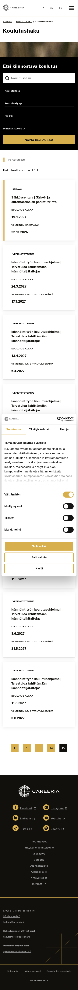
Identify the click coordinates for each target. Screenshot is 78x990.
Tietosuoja (12, 970)
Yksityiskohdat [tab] (39, 429)
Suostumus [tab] (14, 429)
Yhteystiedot (39, 877)
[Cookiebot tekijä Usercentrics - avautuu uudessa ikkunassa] (57, 419)
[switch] (68, 506)
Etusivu (7, 21)
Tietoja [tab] (64, 429)
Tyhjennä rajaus (12, 129)
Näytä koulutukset (39, 139)
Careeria (39, 859)
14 (51, 748)
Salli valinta (39, 557)
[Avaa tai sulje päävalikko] (71, 8)
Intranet (37, 883)
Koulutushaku (12, 70)
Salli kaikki (39, 546)
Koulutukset (24, 21)
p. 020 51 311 (10, 910)
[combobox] (39, 91)
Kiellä (39, 568)
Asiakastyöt (39, 853)
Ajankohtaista (39, 865)
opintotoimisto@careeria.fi (17, 951)
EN (60, 8)
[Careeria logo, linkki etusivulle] (13, 8)
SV (51, 8)
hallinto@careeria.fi (13, 921)
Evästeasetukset (32, 970)
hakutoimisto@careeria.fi (16, 936)
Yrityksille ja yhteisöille (39, 847)
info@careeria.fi (11, 916)
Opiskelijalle (39, 871)
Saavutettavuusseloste (59, 970)
